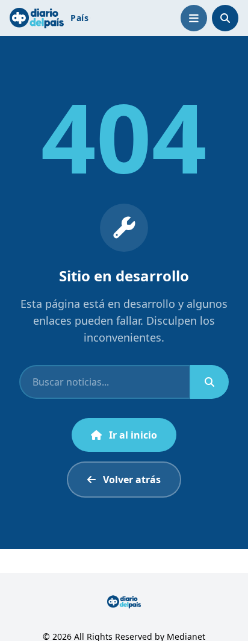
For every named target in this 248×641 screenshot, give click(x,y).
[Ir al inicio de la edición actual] (37, 18)
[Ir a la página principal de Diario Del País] (124, 602)
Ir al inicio (133, 435)
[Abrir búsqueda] (225, 18)
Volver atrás (132, 479)
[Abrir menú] (194, 18)
